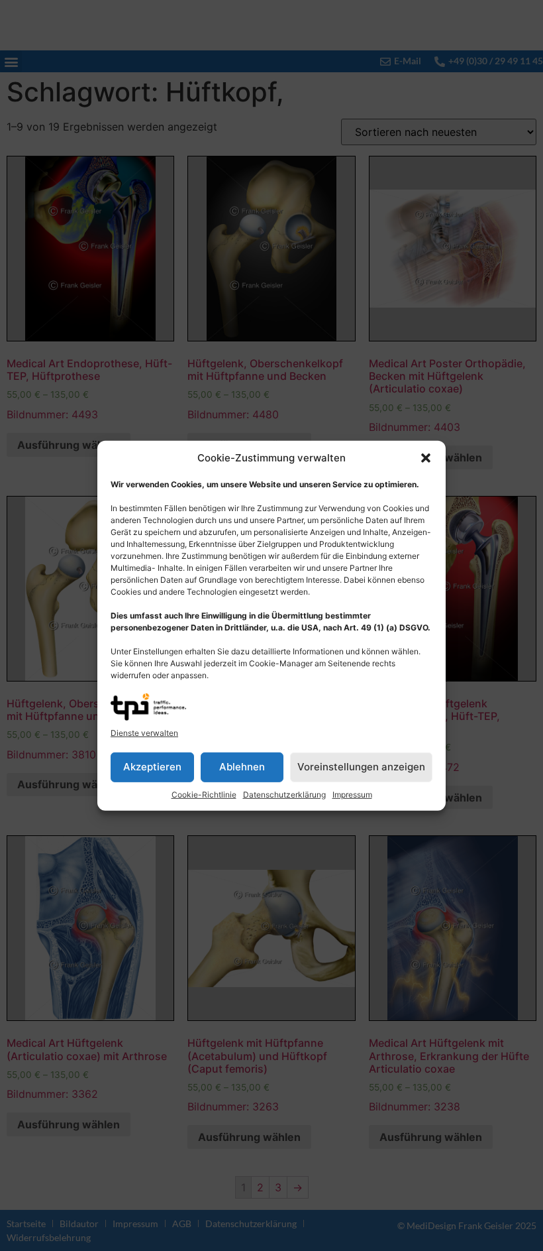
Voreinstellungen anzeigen (361, 766)
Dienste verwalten (144, 733)
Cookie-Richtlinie (204, 795)
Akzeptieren (152, 766)
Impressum (352, 795)
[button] (425, 458)
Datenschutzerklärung (284, 795)
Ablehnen (242, 766)
